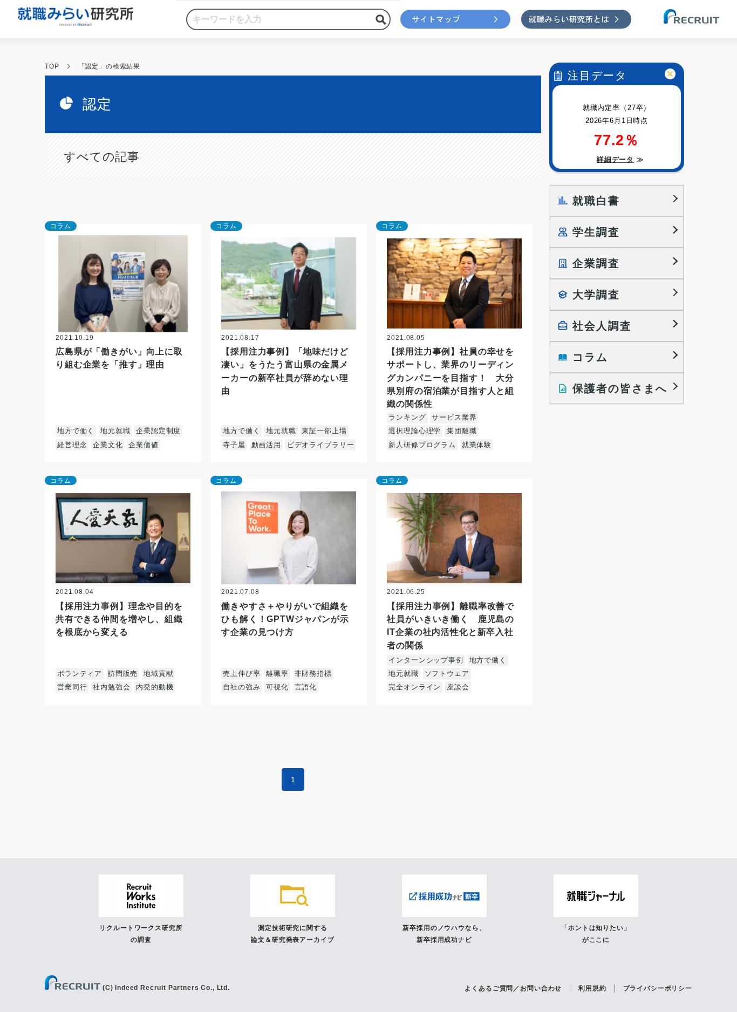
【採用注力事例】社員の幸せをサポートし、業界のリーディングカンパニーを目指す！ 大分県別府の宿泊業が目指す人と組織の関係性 (450, 377)
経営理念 (72, 445)
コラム (60, 226)
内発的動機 (154, 687)
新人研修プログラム (422, 445)
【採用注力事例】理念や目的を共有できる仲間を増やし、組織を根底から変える (119, 619)
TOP (52, 66)
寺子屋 (234, 445)
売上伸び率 (241, 673)
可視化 (277, 687)
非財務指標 (313, 673)
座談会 (458, 687)
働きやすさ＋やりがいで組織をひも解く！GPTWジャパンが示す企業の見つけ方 (285, 619)
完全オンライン (414, 687)
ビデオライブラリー (320, 445)
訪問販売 (123, 673)
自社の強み (241, 687)
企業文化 (107, 445)
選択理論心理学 (414, 431)
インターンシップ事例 (425, 660)
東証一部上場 (324, 431)
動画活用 (266, 445)
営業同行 (72, 687)
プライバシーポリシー (657, 988)
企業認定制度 (158, 431)
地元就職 (115, 431)
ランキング (407, 417)
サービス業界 (454, 417)
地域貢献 (158, 673)
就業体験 (477, 445)
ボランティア (79, 673)
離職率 (277, 673)
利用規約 (592, 988)
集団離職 (461, 431)
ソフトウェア (447, 673)
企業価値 (143, 445)
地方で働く (75, 431)
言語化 (306, 687)
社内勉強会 (111, 687)
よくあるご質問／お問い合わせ (513, 988)
